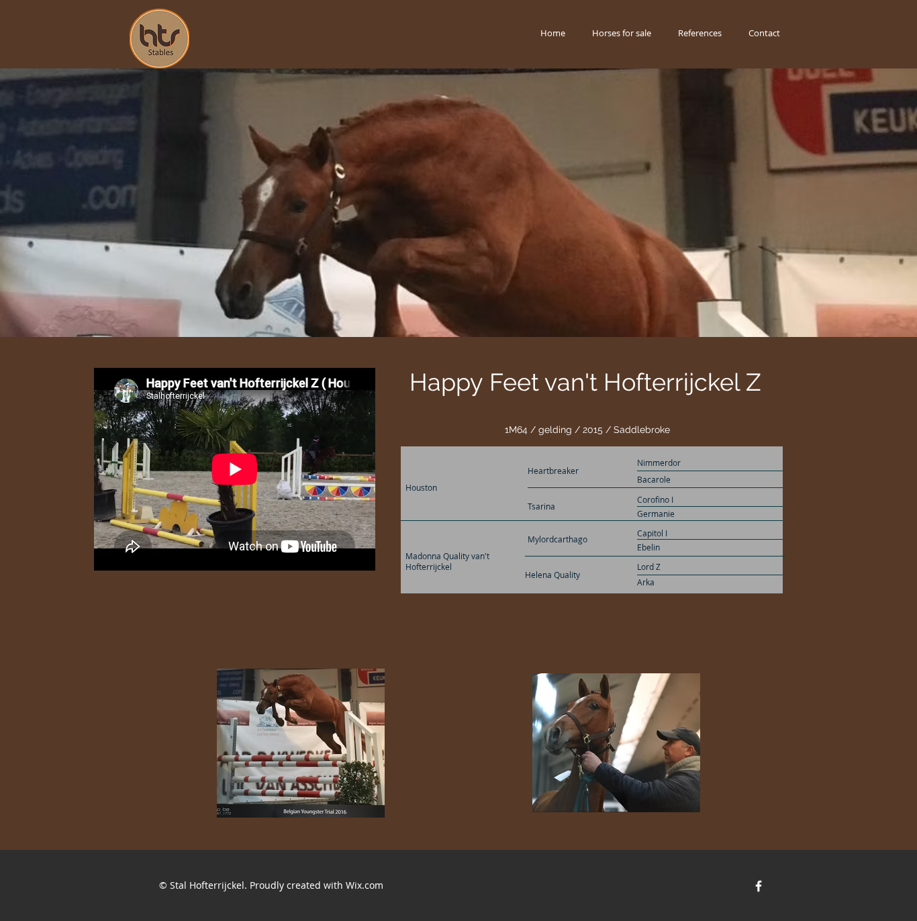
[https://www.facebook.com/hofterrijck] (758, 886)
